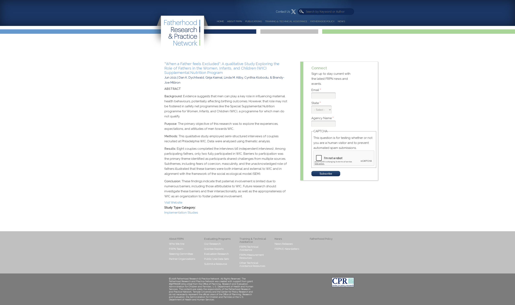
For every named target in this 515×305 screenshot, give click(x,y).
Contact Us (283, 11)
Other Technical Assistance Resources (252, 264)
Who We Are (176, 243)
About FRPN (234, 21)
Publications (253, 21)
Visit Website (173, 202)
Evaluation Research (216, 253)
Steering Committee (181, 253)
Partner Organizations (182, 258)
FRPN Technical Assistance (249, 248)
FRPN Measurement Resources (251, 256)
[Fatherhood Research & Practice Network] (182, 25)
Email (316, 90)
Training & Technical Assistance (286, 21)
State (316, 103)
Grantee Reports (214, 248)
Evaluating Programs (217, 238)
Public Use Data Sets (216, 258)
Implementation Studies (181, 212)
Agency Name (322, 118)
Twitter (293, 11)
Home (220, 21)
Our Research (212, 243)
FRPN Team (176, 248)
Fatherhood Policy (322, 21)
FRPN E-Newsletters (287, 248)
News (341, 21)
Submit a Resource (215, 263)
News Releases (284, 243)
